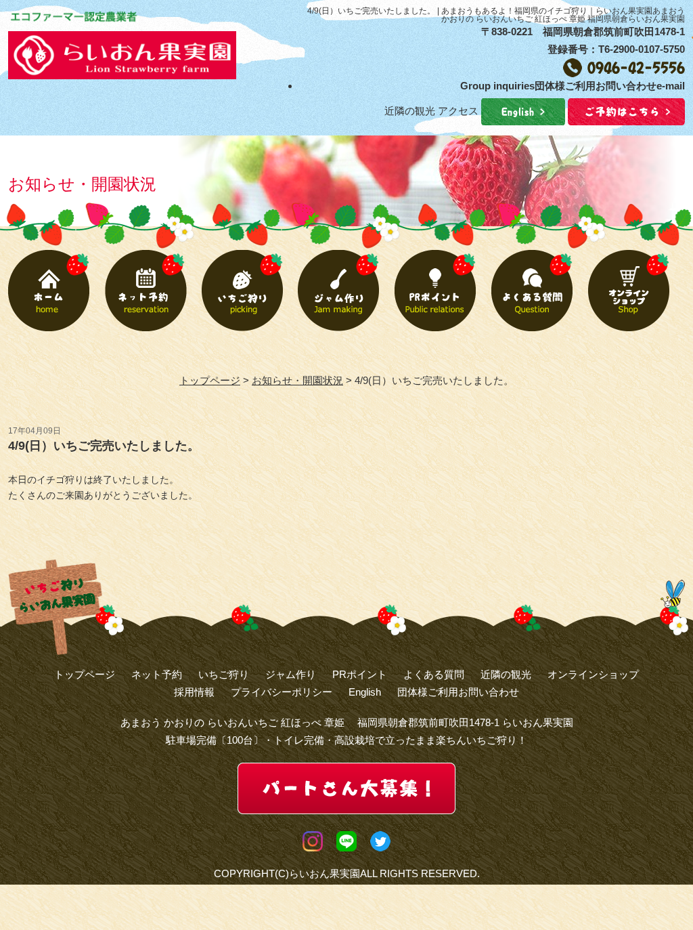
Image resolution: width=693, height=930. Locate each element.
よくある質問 (433, 674)
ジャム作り (290, 674)
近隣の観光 (409, 111)
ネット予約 (156, 674)
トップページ (209, 380)
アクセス (458, 111)
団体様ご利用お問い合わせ (458, 692)
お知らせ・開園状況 (297, 380)
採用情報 (194, 692)
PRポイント (359, 674)
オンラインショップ (593, 674)
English (365, 692)
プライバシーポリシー (281, 692)
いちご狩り (223, 674)
